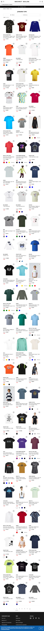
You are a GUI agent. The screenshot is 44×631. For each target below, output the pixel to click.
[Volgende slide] (43, 7)
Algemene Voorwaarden (6, 622)
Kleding (8, 8)
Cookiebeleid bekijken (5, 629)
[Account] (4, 2)
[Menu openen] (2, 1)
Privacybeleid (4, 624)
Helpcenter (18, 618)
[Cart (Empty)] (42, 2)
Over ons (3, 618)
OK (41, 628)
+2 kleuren (25, 162)
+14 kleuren (13, 310)
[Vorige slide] (0, 7)
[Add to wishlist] (14, 20)
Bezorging (18, 620)
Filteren (13, 14)
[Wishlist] (40, 2)
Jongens (4, 8)
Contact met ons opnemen (21, 624)
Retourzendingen (19, 622)
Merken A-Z (4, 620)
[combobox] (22, 4)
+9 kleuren (12, 162)
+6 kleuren (25, 285)
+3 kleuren (38, 137)
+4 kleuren (38, 359)
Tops (11, 8)
